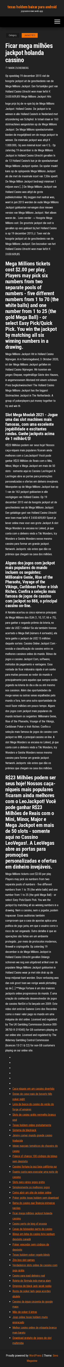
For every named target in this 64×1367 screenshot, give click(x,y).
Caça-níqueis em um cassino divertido (33, 1088)
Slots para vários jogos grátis (28, 1182)
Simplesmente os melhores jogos (31, 1187)
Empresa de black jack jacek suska (31, 1286)
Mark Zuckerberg (19, 68)
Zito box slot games (23, 1260)
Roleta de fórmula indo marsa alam (31, 1280)
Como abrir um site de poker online (31, 1192)
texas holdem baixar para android (32, 7)
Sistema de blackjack (24, 1130)
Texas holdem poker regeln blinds (31, 1254)
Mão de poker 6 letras (24, 1312)
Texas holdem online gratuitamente (31, 1125)
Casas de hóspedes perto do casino (32, 1229)
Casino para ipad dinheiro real (28, 1275)
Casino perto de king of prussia (29, 1223)
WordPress (35, 1355)
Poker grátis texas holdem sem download (35, 1197)
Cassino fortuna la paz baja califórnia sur (34, 1166)
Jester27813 (29, 35)
